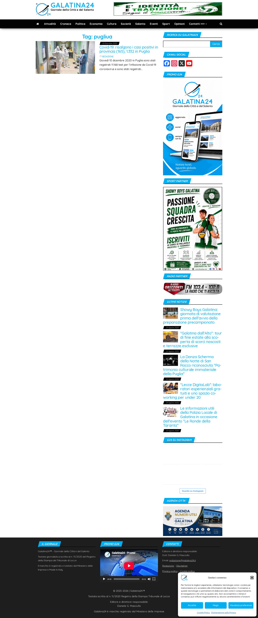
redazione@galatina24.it (182, 560)
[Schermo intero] (153, 579)
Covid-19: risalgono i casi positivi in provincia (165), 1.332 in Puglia (128, 49)
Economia (96, 24)
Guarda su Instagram (192, 491)
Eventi (154, 24)
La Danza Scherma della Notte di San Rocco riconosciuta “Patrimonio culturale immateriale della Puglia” (192, 365)
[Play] (104, 579)
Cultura (111, 24)
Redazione (108, 56)
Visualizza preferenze (241, 605)
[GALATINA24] (37, 23)
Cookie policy (187, 571)
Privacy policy (170, 571)
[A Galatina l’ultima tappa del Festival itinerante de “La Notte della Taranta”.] (192, 475)
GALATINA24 (72, 5)
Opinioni (179, 24)
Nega (215, 605)
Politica (80, 24)
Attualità (50, 24)
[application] (129, 565)
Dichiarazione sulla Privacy (223, 612)
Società (126, 24)
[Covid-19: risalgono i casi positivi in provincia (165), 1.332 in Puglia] (65, 57)
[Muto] (149, 579)
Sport (166, 24)
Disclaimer (182, 565)
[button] (252, 577)
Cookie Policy (203, 612)
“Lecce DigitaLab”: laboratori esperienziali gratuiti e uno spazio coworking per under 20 (192, 391)
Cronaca (65, 24)
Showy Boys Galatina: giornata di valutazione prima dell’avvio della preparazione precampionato (192, 316)
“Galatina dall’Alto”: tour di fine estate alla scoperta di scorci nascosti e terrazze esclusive (192, 339)
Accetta (192, 605)
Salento (140, 24)
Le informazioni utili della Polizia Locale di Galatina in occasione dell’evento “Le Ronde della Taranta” (190, 417)
